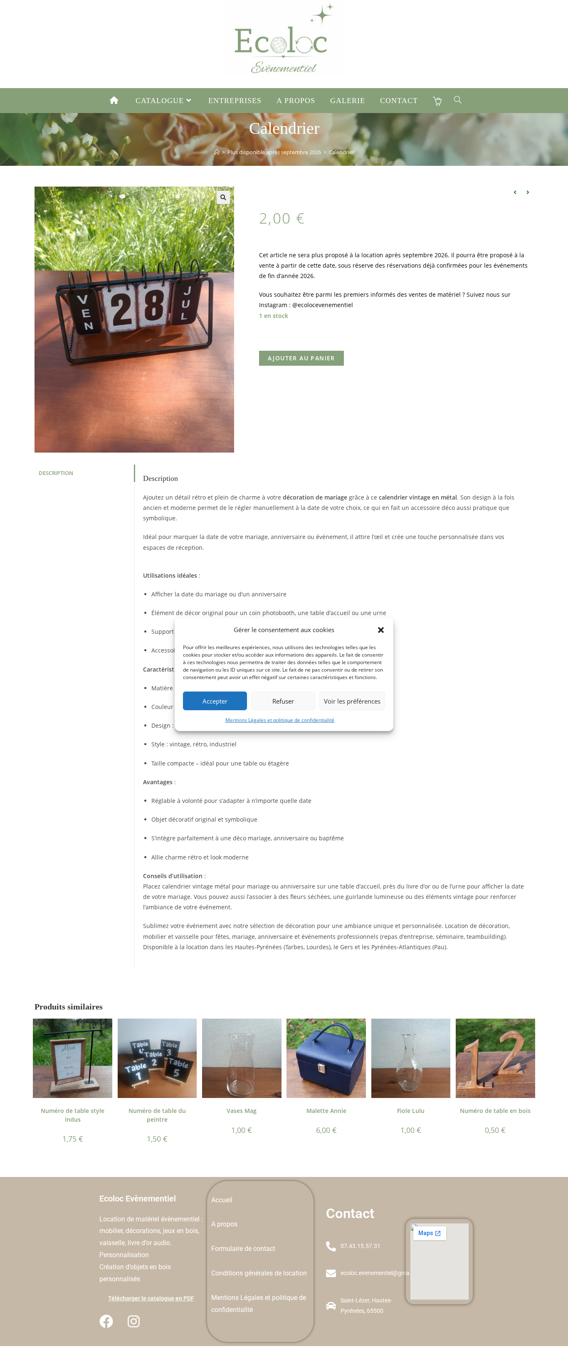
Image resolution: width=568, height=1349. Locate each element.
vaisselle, (113, 1243)
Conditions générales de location (259, 1273)
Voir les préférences (352, 701)
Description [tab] (56, 473)
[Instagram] (134, 1321)
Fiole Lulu (411, 1111)
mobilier (111, 1231)
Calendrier (341, 152)
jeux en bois (180, 1231)
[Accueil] (217, 152)
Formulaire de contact (243, 1249)
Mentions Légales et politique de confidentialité (279, 720)
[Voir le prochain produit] (527, 192)
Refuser (283, 701)
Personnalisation (124, 1255)
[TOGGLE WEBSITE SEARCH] (458, 100)
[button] (381, 629)
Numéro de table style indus (72, 1115)
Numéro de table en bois (495, 1111)
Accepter (215, 701)
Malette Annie (326, 1111)
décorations (143, 1231)
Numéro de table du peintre (157, 1115)
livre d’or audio (149, 1243)
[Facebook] (106, 1321)
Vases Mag (242, 1111)
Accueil (221, 1200)
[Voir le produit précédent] (515, 192)
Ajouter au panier (301, 358)
